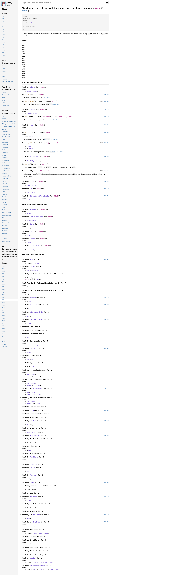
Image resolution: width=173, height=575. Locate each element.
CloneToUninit (36, 312)
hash (26, 132)
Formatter (46, 116)
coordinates (88, 8)
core (38, 8)
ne (26, 171)
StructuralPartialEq (39, 196)
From (32, 410)
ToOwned (33, 497)
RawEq (32, 468)
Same (32, 482)
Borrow (33, 297)
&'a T (27, 279)
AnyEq (32, 266)
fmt (26, 116)
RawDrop (33, 464)
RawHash (33, 475)
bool (53, 164)
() (65, 116)
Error (70, 116)
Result (61, 116)
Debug (32, 109)
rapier (62, 8)
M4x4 (97, 8)
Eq (31, 189)
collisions (53, 8)
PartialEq (34, 157)
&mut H (60, 143)
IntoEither (35, 435)
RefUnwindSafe (36, 217)
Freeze (33, 209)
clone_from (29, 101)
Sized (31, 148)
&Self (54, 101)
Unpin (32, 239)
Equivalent (38, 388)
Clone (32, 87)
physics (44, 8)
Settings (107, 2)
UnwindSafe (35, 246)
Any (31, 259)
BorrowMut (34, 305)
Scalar (30, 22)
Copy (32, 181)
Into (37, 279)
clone (27, 94)
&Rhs (42, 171)
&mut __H (50, 132)
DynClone (34, 348)
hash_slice (29, 143)
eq (26, 164)
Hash (32, 125)
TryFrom (36, 515)
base (78, 8)
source (24, 11)
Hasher (31, 136)
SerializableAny (37, 565)
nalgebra (70, 8)
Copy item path (102, 8)
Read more (46, 97)
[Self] (46, 143)
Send (32, 224)
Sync (32, 231)
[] (29, 11)
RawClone (34, 457)
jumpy (9, 3)
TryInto (36, 522)
